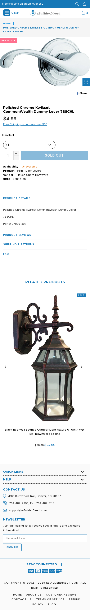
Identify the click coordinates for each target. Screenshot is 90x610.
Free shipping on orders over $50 (22, 3)
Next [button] (81, 367)
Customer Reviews (61, 594)
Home (7, 23)
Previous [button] (5, 367)
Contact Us (22, 599)
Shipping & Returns (18, 244)
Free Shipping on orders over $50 (25, 124)
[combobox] (29, 145)
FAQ (6, 254)
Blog (52, 604)
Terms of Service (50, 599)
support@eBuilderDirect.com (28, 510)
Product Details (17, 198)
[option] (43, 373)
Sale (81, 295)
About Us (34, 594)
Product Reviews (17, 234)
